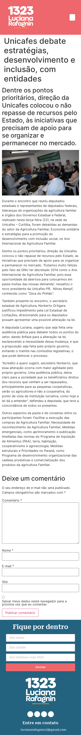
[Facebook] (37, 714)
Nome (7, 550)
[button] (72, 17)
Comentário (12, 500)
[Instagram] (44, 714)
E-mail (8, 566)
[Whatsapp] (30, 714)
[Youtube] (51, 714)
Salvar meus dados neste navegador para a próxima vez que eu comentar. (34, 603)
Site (5, 581)
